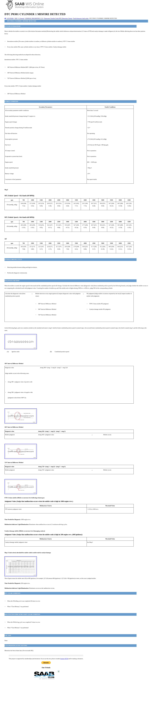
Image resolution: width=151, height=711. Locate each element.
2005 (16, 18)
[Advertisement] (46, 695)
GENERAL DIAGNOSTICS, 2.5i (34, 18)
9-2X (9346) (10, 18)
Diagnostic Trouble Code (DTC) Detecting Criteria (58, 18)
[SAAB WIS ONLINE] (23, 10)
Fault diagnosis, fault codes (80, 18)
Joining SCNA (64, 658)
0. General (21, 18)
